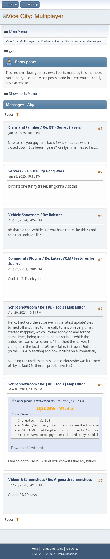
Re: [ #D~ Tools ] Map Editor (62, 307)
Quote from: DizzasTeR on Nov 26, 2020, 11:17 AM (49, 401)
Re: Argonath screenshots (70, 479)
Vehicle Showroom (24, 214)
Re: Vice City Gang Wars (44, 171)
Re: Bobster (52, 214)
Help (35, 549)
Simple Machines (67, 553)
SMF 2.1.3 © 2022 (43, 553)
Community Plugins (25, 258)
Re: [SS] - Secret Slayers (62, 127)
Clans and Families (24, 127)
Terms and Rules (52, 549)
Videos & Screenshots (26, 479)
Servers (14, 171)
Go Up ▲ (72, 549)
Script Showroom (22, 307)
